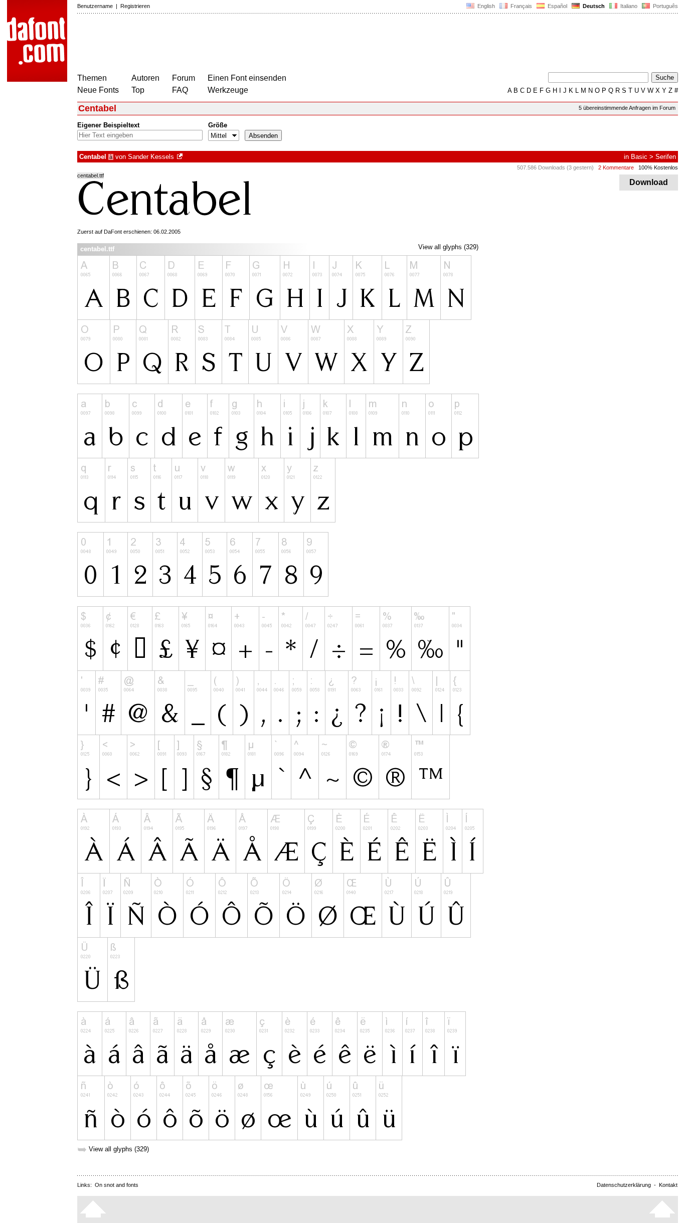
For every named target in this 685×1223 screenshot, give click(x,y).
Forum (183, 78)
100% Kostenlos (658, 167)
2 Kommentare (616, 167)
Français (520, 6)
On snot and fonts (116, 1185)
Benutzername (95, 6)
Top (137, 90)
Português (664, 6)
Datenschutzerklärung (624, 1185)
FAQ (180, 90)
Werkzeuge (228, 90)
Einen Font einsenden (247, 78)
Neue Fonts (98, 90)
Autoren (145, 78)
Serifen (665, 156)
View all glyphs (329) (448, 247)
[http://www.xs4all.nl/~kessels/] (180, 156)
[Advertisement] (259, 44)
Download (648, 182)
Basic (639, 156)
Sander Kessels (151, 156)
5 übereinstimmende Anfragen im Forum (627, 108)
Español (557, 6)
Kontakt (668, 1185)
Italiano (628, 6)
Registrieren (135, 6)
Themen (92, 78)
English (485, 6)
